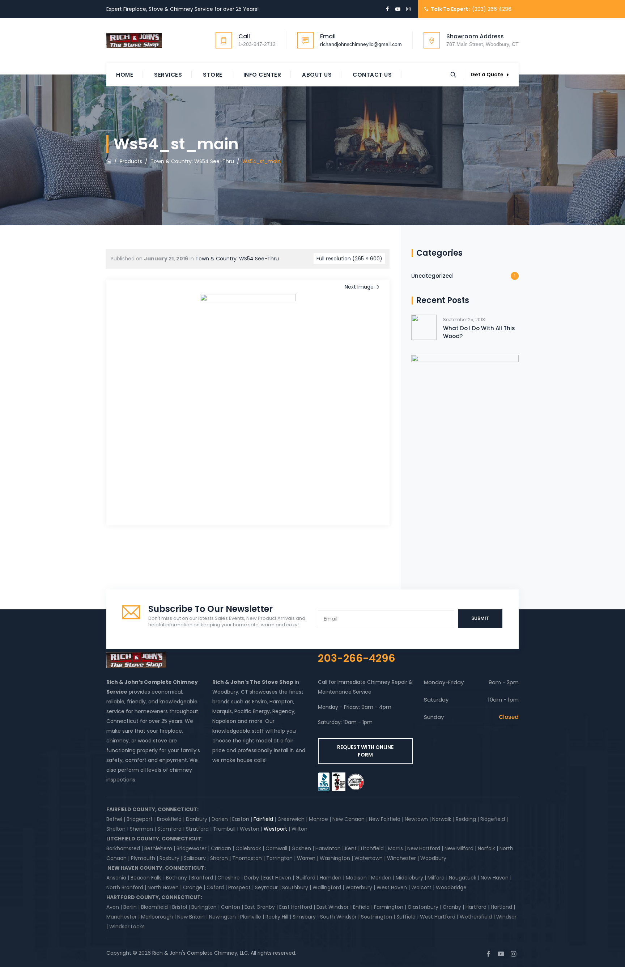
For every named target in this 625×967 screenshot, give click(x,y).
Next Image (359, 286)
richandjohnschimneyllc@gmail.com (361, 44)
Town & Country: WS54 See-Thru (237, 258)
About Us (317, 74)
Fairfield (263, 819)
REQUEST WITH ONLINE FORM (365, 751)
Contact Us (372, 74)
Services (168, 74)
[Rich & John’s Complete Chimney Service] (134, 40)
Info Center (262, 74)
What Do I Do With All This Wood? (479, 332)
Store (212, 74)
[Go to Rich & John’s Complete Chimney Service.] (108, 161)
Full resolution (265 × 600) (349, 258)
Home (124, 74)
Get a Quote (487, 74)
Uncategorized (432, 276)
